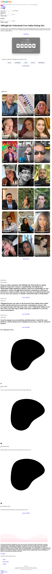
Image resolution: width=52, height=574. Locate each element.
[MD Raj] (10, 199)
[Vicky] (42, 246)
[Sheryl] (26, 128)
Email (13, 20)
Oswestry (33, 62)
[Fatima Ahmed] (26, 222)
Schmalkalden (17, 62)
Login (4, 6)
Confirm (6, 22)
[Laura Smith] (42, 128)
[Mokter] (10, 152)
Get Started (3, 553)
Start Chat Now (26, 258)
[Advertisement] (26, 78)
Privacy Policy (6, 561)
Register (4, 7)
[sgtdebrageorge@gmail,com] (42, 222)
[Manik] (26, 175)
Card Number (15, 10)
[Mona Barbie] (26, 246)
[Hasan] (42, 199)
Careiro (25, 62)
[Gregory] (10, 128)
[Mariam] (10, 246)
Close (6, 571)
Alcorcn (9, 62)
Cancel (2, 15)
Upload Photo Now (26, 295)
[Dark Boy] (42, 175)
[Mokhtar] (42, 152)
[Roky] (26, 105)
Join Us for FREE (26, 314)
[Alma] (10, 175)
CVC (13, 14)
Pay (5, 15)
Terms (4, 559)
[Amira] (26, 152)
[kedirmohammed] (10, 222)
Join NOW (26, 34)
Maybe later (26, 298)
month (4, 12)
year (5, 13)
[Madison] (42, 105)
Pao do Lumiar (26, 65)
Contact (4, 563)
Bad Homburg (41, 62)
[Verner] (10, 105)
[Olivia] (26, 199)
